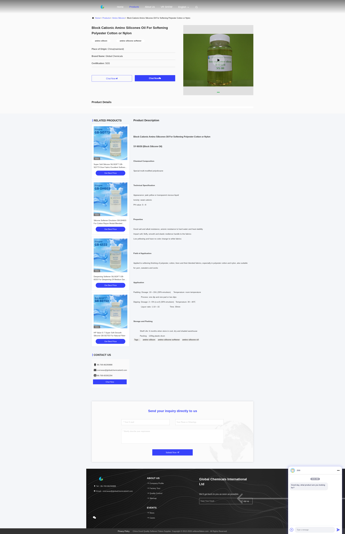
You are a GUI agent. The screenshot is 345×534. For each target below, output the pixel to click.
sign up (246, 501)
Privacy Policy (124, 531)
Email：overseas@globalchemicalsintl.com (114, 491)
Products (134, 7)
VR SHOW (166, 7)
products (106, 18)
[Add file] (292, 530)
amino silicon (149, 340)
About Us (150, 7)
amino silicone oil (190, 340)
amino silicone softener (169, 340)
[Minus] (338, 470)
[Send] (338, 530)
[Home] (102, 7)
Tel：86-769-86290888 (106, 486)
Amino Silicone (118, 18)
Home (120, 7)
